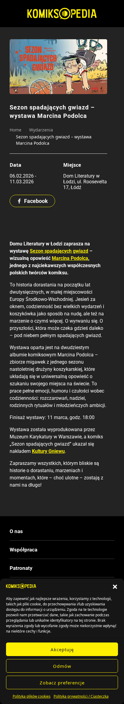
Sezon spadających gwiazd (59, 251)
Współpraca (23, 550)
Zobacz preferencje (62, 683)
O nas (16, 531)
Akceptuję (62, 649)
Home (15, 130)
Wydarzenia (41, 130)
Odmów (62, 666)
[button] (115, 586)
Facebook (36, 201)
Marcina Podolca (70, 258)
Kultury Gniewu (48, 451)
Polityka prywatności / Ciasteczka (81, 696)
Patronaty (21, 568)
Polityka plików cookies (32, 696)
